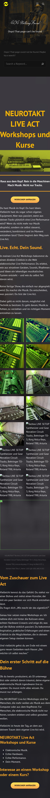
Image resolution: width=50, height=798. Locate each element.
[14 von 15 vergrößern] (46, 477)
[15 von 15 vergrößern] (46, 503)
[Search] (42, 63)
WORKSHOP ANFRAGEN (24, 199)
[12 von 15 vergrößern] (46, 451)
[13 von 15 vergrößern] (20, 477)
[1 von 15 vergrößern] (20, 321)
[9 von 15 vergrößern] (20, 425)
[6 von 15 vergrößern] (46, 373)
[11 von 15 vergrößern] (20, 451)
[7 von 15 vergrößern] (20, 399)
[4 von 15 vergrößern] (46, 347)
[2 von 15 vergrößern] (46, 321)
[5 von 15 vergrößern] (20, 373)
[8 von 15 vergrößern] (46, 399)
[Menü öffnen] (37, 4)
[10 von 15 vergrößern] (46, 425)
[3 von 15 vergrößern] (20, 347)
